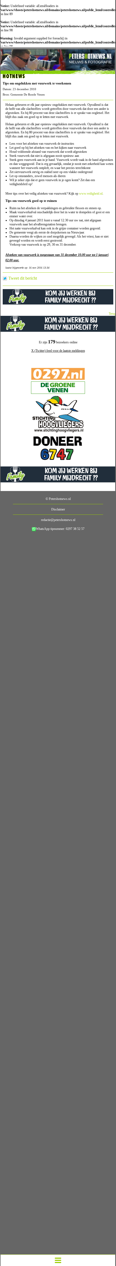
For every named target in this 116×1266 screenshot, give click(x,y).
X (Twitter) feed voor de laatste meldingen (58, 351)
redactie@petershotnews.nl (58, 520)
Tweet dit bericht (22, 278)
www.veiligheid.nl (91, 193)
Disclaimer (58, 509)
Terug (112, 314)
